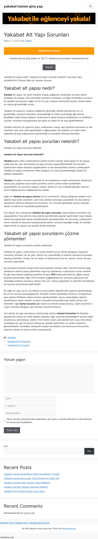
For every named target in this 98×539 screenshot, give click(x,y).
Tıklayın (49, 67)
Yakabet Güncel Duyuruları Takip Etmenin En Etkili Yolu (32, 478)
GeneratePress (69, 528)
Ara (5, 446)
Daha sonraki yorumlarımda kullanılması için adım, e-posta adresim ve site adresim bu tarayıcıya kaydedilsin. (49, 421)
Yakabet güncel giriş (39, 523)
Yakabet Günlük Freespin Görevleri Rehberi (26, 487)
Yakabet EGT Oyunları (18, 345)
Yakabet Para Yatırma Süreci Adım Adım (24, 491)
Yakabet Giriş (7, 523)
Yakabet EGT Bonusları (19, 341)
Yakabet (11, 337)
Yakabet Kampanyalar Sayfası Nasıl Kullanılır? (27, 482)
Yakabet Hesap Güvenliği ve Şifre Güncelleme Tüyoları (31, 474)
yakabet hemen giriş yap (23, 6)
